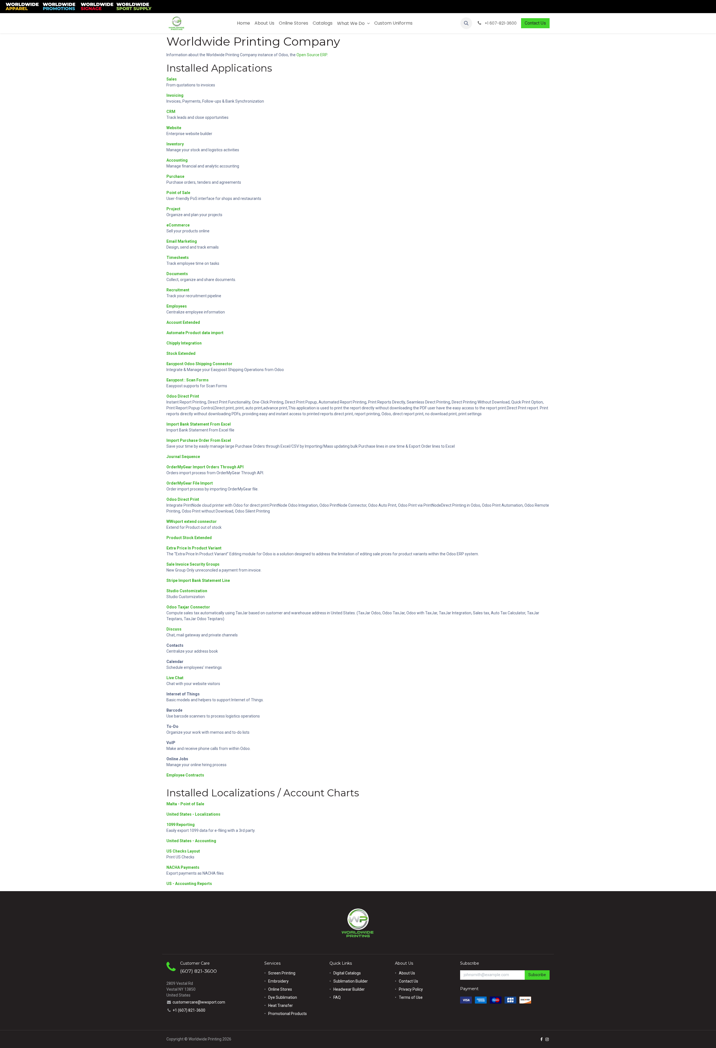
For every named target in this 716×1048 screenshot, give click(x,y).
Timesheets (177, 257)
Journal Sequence (183, 456)
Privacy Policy (411, 989)
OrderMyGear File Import (189, 483)
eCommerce (178, 225)
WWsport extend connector (191, 521)
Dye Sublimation (282, 997)
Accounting (177, 160)
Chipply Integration (184, 343)
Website (173, 128)
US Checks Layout (183, 851)
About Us (407, 973)
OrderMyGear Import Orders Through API (205, 467)
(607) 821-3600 (198, 971)
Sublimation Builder (350, 981)
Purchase (175, 176)
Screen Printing (281, 973)
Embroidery (278, 981)
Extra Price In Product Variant (194, 548)
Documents (177, 274)
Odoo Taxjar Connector (188, 607)
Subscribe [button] (537, 975)
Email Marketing (181, 241)
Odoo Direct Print (182, 396)
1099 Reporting (180, 824)
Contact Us (535, 23)
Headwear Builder (349, 989)
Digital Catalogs (347, 973)
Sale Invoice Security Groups (193, 564)
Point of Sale (178, 192)
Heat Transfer (280, 1005)
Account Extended (183, 322)
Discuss (174, 629)
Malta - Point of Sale (185, 804)
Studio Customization (186, 591)
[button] (466, 23)
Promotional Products (287, 1013)
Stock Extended (181, 353)
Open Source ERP (311, 55)
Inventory (175, 144)
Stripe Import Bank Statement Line (198, 580)
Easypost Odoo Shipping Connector (199, 364)
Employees (176, 306)
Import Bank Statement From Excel (198, 424)
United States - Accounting (191, 841)
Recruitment (177, 290)
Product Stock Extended (189, 537)
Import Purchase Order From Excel (198, 440)
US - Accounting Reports (189, 883)
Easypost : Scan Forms (187, 380)
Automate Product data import (194, 333)
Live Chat (174, 678)
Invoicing (174, 95)
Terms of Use (411, 997)
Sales (171, 79)
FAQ (337, 997)
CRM (170, 111)
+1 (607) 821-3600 (189, 1010)
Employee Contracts (185, 775)
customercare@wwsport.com (199, 1002)
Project (173, 209)
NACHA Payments (182, 867)
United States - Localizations (193, 814)
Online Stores (280, 989)
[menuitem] (243, 23)
